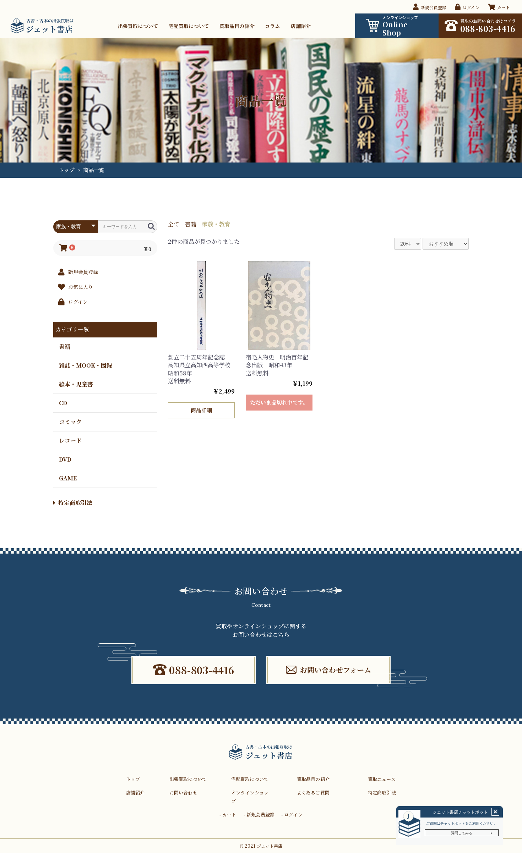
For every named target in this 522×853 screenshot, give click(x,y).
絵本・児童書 (76, 384)
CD (63, 402)
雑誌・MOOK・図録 (85, 365)
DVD (65, 459)
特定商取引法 (75, 503)
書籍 (64, 346)
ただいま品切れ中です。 (279, 402)
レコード (70, 440)
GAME (68, 478)
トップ (67, 170)
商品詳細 (201, 410)
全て (173, 224)
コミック (70, 421)
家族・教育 (216, 224)
